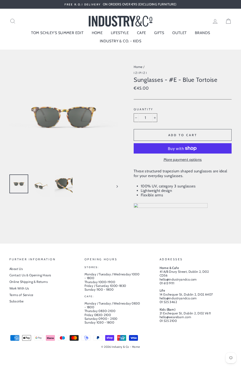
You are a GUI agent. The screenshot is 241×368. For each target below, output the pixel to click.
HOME (97, 33)
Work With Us (19, 288)
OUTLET (179, 33)
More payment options (183, 159)
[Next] (115, 186)
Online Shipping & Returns (28, 282)
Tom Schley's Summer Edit (57, 33)
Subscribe (16, 301)
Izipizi (140, 73)
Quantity (143, 109)
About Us (16, 269)
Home (138, 67)
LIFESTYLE (120, 33)
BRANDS (202, 33)
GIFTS (159, 33)
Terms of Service (21, 295)
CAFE (141, 33)
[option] (120, 4)
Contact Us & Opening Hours (30, 275)
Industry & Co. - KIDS (120, 41)
